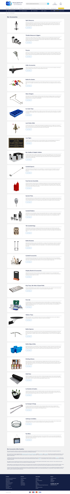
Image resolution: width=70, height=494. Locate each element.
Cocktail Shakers (30, 210)
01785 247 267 (55, 483)
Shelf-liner (28, 374)
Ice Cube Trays (29, 108)
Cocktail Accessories (31, 255)
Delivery (22, 481)
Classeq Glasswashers (9, 479)
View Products (28, 27)
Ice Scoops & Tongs (31, 403)
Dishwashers (7, 8)
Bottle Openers (30, 329)
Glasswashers (12, 8)
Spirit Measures (30, 20)
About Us (45, 10)
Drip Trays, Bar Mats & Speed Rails (35, 285)
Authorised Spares (24, 10)
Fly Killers (28, 433)
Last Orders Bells (30, 123)
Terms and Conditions (39, 480)
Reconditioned (23, 483)
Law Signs (28, 138)
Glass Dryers (16, 8)
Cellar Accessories (30, 65)
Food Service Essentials (32, 181)
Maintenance (23, 482)
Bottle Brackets (30, 240)
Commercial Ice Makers (27, 8)
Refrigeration (21, 8)
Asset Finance (35, 10)
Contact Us (37, 479)
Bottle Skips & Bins (31, 344)
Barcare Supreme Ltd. (18, 2)
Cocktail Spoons (30, 166)
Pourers (28, 50)
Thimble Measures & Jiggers (33, 35)
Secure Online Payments (11, 10)
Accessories (47, 8)
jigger (40, 458)
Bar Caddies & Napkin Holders (34, 152)
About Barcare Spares (39, 487)
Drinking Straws (30, 359)
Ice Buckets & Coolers (31, 389)
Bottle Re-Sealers (30, 79)
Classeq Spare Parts (53, 8)
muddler (57, 457)
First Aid (28, 300)
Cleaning (38, 8)
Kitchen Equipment (33, 8)
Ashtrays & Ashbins (31, 418)
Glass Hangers (29, 93)
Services (22, 479)
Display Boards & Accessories (33, 270)
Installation (22, 480)
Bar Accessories (43, 8)
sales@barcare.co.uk (54, 484)
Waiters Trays (29, 314)
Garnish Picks (29, 196)
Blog (36, 481)
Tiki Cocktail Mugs (30, 225)
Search (48, 4)
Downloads (37, 483)
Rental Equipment (61, 8)
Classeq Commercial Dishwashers (11, 478)
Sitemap (37, 488)
